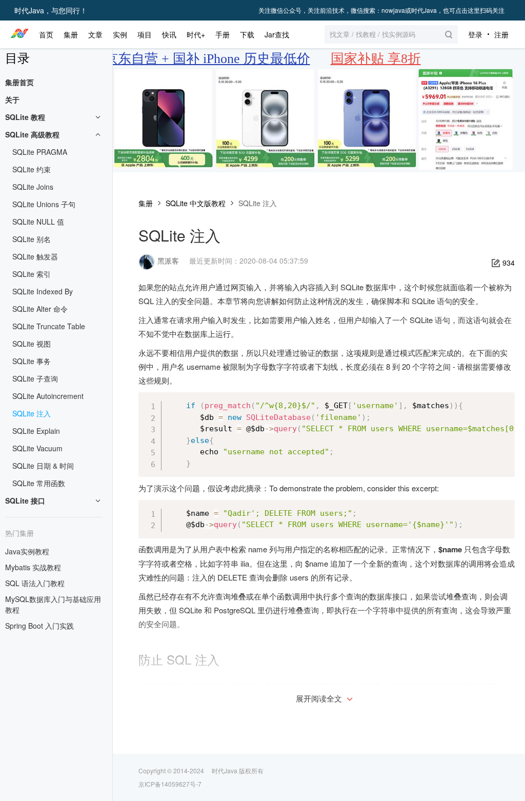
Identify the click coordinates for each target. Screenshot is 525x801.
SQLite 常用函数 (38, 483)
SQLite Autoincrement (48, 396)
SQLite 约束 (31, 169)
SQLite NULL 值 (38, 221)
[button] (391, 34)
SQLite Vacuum (37, 448)
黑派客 (168, 260)
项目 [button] (144, 34)
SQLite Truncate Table (48, 326)
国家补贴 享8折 (376, 58)
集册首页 (19, 82)
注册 (501, 34)
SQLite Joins (32, 187)
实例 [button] (120, 34)
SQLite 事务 (31, 361)
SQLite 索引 (31, 274)
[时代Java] (19, 34)
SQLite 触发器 (35, 256)
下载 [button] (247, 34)
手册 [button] (222, 34)
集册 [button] (71, 34)
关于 (12, 99)
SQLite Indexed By (42, 291)
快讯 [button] (169, 34)
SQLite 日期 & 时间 (43, 465)
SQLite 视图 (31, 343)
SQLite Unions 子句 (43, 204)
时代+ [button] (196, 34)
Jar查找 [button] (277, 34)
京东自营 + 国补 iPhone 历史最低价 (207, 58)
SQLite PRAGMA (39, 152)
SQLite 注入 (31, 413)
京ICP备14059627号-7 (169, 783)
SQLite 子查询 (35, 378)
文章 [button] (95, 34)
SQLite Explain (36, 431)
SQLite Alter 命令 (40, 309)
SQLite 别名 (31, 239)
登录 (475, 34)
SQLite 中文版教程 (196, 203)
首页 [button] (46, 34)
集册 (145, 203)
